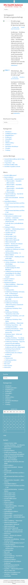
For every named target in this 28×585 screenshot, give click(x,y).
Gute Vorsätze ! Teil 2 (10, 238)
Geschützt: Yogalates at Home (12, 166)
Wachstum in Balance (10, 282)
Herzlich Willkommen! (10, 175)
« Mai (4, 435)
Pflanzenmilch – (10, 192)
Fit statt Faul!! (8, 234)
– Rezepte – (7, 141)
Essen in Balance (8, 177)
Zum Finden (7, 576)
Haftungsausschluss (10, 360)
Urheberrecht (9, 358)
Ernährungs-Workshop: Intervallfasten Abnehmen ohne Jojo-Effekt (14, 297)
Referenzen (7, 367)
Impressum (7, 356)
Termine (6, 288)
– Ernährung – (8, 137)
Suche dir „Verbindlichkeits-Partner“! (14, 543)
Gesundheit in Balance (10, 201)
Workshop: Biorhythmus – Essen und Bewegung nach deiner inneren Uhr (14, 330)
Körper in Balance (9, 260)
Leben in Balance (9, 214)
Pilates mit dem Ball (10, 242)
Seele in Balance (8, 280)
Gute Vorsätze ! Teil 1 (10, 236)
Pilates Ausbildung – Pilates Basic (14, 284)
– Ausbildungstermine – (11, 133)
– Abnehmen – (8, 131)
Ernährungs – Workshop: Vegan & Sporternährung (18, 23)
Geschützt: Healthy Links (11, 164)
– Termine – (7, 148)
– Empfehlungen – (9, 135)
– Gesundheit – (8, 139)
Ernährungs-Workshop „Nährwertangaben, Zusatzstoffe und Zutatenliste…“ (14, 304)
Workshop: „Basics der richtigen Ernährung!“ (17, 73)
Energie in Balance (9, 279)
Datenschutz (7, 362)
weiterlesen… (14, 65)
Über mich (7, 363)
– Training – (7, 150)
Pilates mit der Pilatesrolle (12, 240)
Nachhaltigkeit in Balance (11, 286)
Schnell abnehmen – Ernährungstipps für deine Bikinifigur (12, 267)
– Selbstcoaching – (9, 142)
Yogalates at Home (10, 232)
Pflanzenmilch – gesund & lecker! (14, 179)
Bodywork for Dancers (11, 301)
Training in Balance (9, 227)
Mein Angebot (8, 365)
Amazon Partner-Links (10, 443)
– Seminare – (8, 144)
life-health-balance (13, 5)
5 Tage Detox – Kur (9, 162)
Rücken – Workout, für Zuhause (14, 243)
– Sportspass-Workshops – (11, 146)
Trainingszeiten (9, 290)
